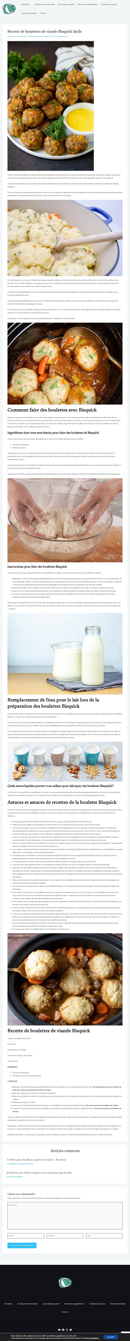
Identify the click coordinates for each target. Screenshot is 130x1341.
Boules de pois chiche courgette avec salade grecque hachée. (39, 1173)
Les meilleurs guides (15, 1163)
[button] (30, 4)
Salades (19, 1176)
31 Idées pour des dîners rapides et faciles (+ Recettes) (36, 1160)
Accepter (110, 1337)
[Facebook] (63, 1330)
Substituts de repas (97, 1304)
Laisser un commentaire (17, 36)
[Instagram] (67, 1330)
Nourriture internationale (27, 1304)
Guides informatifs (117, 1304)
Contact (65, 1312)
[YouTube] (59, 1330)
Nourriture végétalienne (74, 1304)
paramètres (94, 1338)
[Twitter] (71, 1330)
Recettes (29, 1163)
